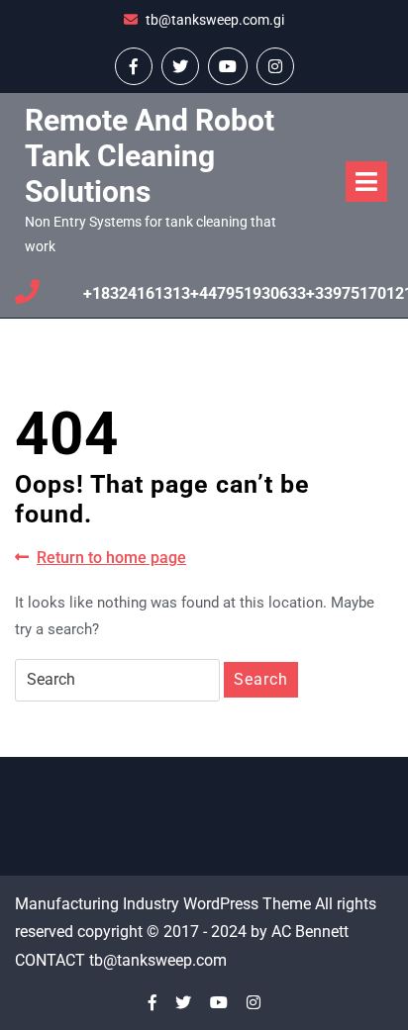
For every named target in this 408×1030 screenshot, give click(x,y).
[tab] (366, 181)
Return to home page (111, 558)
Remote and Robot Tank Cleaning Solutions (149, 156)
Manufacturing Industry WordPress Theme (163, 903)
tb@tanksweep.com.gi (215, 20)
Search (261, 679)
